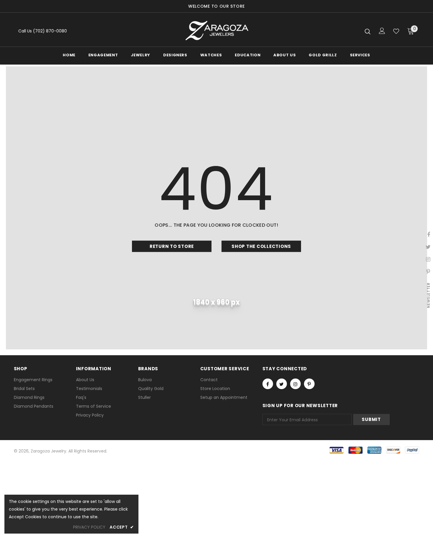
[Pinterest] (309, 384)
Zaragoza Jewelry (48, 451)
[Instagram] (295, 384)
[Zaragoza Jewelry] (216, 31)
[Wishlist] (396, 31)
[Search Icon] (368, 31)
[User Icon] (382, 31)
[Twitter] (281, 384)
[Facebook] (267, 384)
